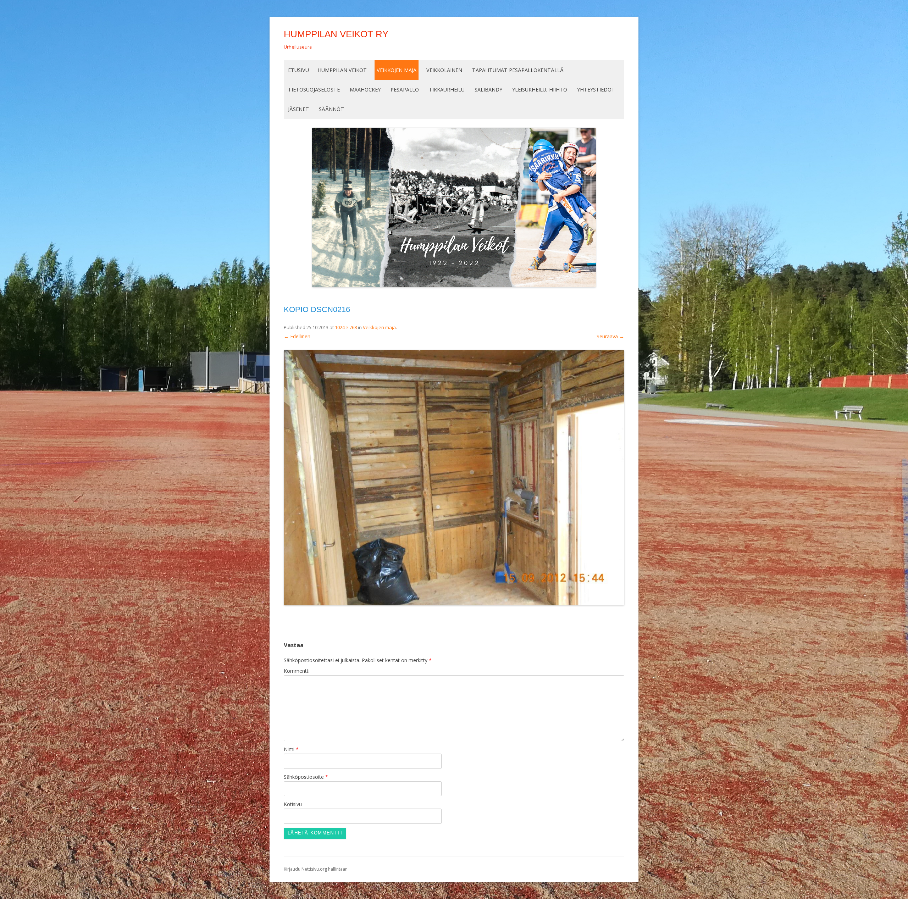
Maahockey (365, 89)
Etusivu (298, 70)
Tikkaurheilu (447, 89)
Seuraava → (610, 336)
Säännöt (331, 109)
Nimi (291, 749)
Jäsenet (298, 109)
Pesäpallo (405, 89)
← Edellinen (297, 336)
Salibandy (488, 89)
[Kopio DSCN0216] (454, 477)
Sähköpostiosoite (306, 776)
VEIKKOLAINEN (444, 70)
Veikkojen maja (396, 70)
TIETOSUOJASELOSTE (314, 89)
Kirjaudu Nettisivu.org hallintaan (316, 869)
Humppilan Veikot (342, 70)
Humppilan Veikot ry (336, 34)
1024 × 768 (346, 327)
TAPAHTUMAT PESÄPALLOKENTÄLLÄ (518, 70)
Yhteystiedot (596, 89)
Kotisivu (293, 804)
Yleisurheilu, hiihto (539, 89)
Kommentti (297, 670)
